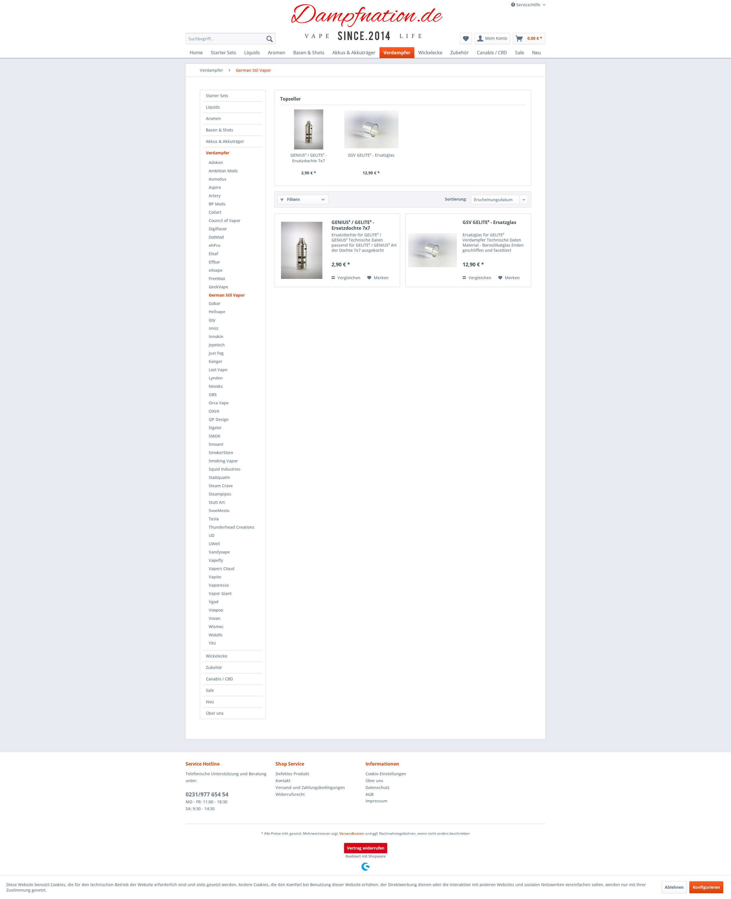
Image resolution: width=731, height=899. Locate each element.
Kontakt (283, 780)
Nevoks (216, 386)
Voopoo (216, 610)
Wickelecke (216, 656)
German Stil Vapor (227, 295)
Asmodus (217, 179)
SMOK (214, 436)
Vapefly (216, 560)
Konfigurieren (706, 887)
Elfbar (214, 262)
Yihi (212, 643)
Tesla (214, 519)
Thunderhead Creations (231, 527)
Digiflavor (218, 228)
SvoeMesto (219, 510)
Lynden (216, 378)
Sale (210, 690)
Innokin (216, 336)
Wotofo (215, 635)
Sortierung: (456, 199)
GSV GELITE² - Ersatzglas (371, 155)
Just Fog (216, 353)
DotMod (216, 237)
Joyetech (217, 344)
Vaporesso (219, 585)
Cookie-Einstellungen (386, 773)
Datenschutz (377, 787)
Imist (213, 328)
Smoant (216, 444)
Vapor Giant (220, 593)
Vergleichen (348, 277)
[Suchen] (270, 38)
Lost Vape (218, 369)
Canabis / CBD (219, 679)
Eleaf (213, 253)
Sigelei (215, 427)
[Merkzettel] (466, 38)
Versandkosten (351, 833)
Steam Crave (221, 485)
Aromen (213, 118)
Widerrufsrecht (290, 794)
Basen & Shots (219, 130)
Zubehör (214, 667)
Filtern (293, 199)
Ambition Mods (223, 170)
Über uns (215, 713)
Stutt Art (217, 502)
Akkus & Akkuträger (225, 141)
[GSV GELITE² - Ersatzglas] (371, 129)
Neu (210, 701)
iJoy (212, 320)
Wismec (216, 626)
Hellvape (217, 311)
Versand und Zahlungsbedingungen (310, 787)
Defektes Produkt (292, 773)
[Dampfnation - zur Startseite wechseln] (367, 22)
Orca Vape (219, 402)
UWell (214, 543)
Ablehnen (674, 887)
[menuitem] (231, 38)
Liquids (213, 107)
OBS (213, 394)
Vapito (215, 577)
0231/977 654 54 (207, 794)
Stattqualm (219, 477)
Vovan (214, 618)
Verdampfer (217, 152)
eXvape (215, 270)
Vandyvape (219, 552)
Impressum (376, 801)
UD (211, 535)
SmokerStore (221, 452)
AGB (369, 794)
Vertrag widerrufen (365, 848)
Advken (216, 162)
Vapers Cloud (221, 568)
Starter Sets (217, 95)
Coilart (215, 212)
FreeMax (217, 278)
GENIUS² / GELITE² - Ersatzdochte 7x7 (308, 157)
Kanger (215, 361)
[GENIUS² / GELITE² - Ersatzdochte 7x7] (309, 129)
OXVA (214, 411)
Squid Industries (224, 469)
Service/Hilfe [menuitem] (528, 4)
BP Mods (217, 204)
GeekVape (218, 286)
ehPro (214, 245)
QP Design (219, 419)
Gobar (214, 303)
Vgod (213, 601)
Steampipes (220, 494)
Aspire (215, 187)
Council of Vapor (224, 220)
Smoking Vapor (223, 461)
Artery (214, 195)
